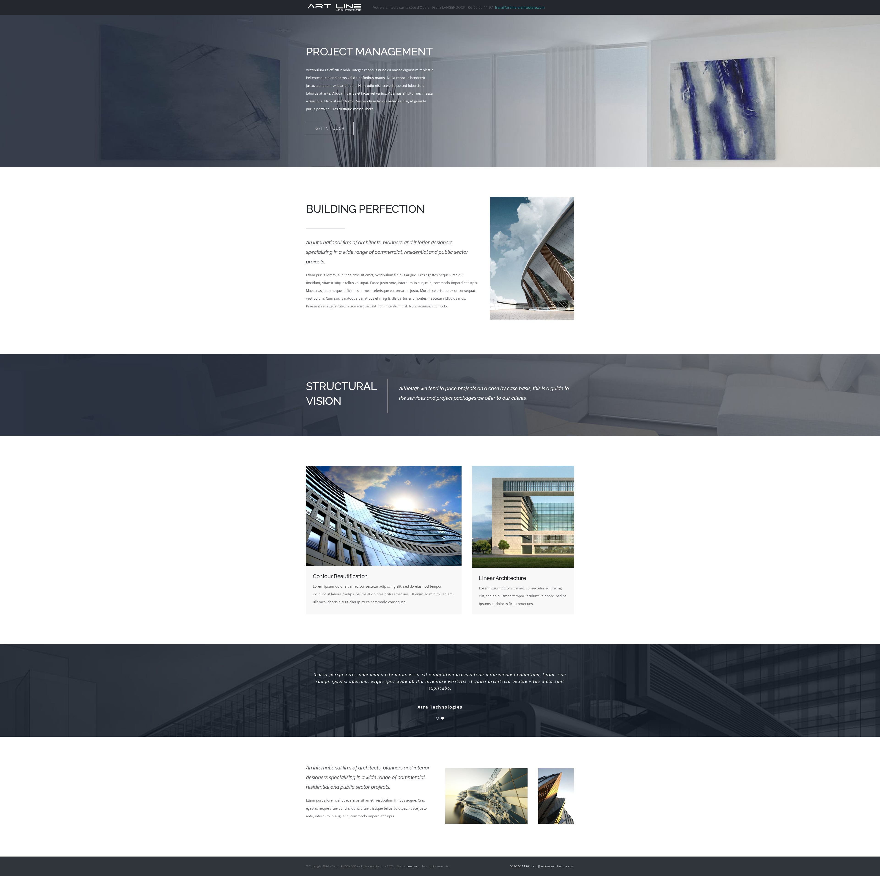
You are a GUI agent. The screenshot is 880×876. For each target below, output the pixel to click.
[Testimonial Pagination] (437, 718)
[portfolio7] (486, 770)
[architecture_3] (556, 769)
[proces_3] (523, 467)
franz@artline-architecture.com (520, 7)
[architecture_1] (532, 198)
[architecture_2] (384, 467)
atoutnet (412, 866)
